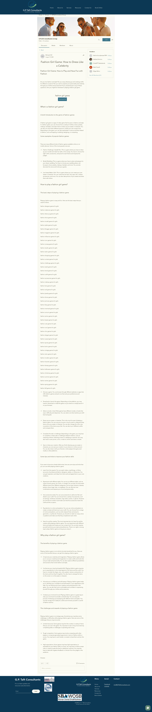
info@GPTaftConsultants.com (122, 685)
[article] (62, 363)
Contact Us (98, 693)
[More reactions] (47, 663)
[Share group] (112, 40)
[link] (44, 45)
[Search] (99, 39)
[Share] (83, 55)
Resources (97, 691)
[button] (78, 8)
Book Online (98, 695)
